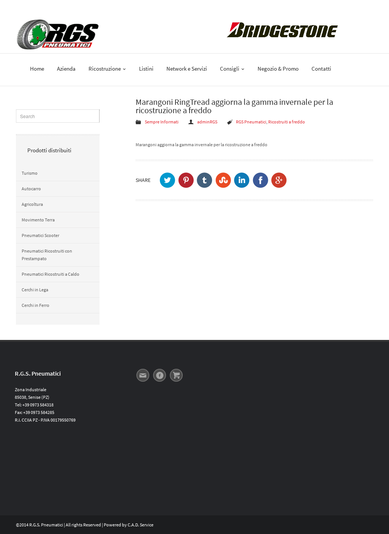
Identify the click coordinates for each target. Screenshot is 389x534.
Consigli (230, 68)
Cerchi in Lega (35, 289)
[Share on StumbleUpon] (223, 180)
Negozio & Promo (278, 68)
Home (37, 68)
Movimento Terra (38, 220)
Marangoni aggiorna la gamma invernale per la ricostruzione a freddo (201, 144)
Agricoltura (32, 204)
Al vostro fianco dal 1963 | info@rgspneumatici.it (62, 7)
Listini (146, 68)
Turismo (30, 173)
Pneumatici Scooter (40, 235)
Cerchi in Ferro (35, 305)
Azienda (66, 68)
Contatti (321, 68)
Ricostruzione (105, 68)
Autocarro (31, 188)
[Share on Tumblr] (204, 180)
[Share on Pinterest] (186, 180)
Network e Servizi (186, 68)
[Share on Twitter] (167, 180)
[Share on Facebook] (260, 180)
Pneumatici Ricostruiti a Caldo (50, 274)
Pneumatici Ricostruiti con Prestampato (47, 254)
